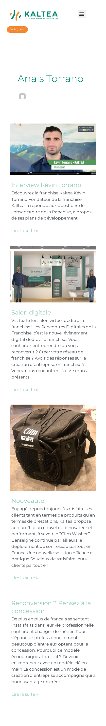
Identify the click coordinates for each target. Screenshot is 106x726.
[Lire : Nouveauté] (53, 447)
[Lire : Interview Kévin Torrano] (53, 148)
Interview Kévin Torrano (46, 185)
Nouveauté (27, 500)
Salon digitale (31, 312)
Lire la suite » (24, 230)
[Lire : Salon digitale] (53, 273)
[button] (82, 14)
